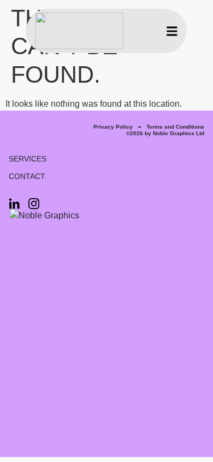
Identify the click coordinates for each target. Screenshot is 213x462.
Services (27, 158)
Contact (27, 176)
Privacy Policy (113, 127)
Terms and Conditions (175, 127)
